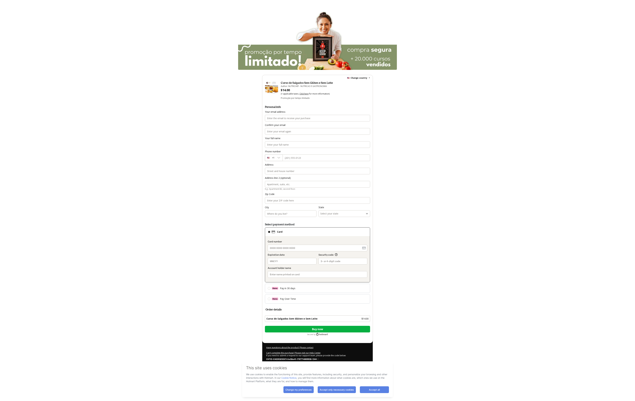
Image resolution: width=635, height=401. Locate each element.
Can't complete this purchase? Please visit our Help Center (293, 352)
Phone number (273, 151)
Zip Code (270, 194)
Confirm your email (275, 125)
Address (269, 164)
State (321, 207)
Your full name (272, 138)
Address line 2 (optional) (278, 177)
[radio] (269, 231)
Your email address (275, 111)
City (267, 207)
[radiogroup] (317, 265)
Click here (304, 93)
